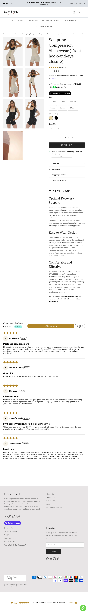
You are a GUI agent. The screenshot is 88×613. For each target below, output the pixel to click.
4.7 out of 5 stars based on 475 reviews (49, 603)
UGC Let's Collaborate (55, 508)
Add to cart (66, 138)
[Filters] (77, 326)
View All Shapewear (15, 34)
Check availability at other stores (62, 157)
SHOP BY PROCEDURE (50, 21)
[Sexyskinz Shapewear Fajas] (11, 12)
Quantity (52, 124)
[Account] (73, 12)
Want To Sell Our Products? (15, 545)
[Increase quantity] (59, 128)
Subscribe (53, 552)
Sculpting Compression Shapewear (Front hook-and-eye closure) (45, 34)
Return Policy (9, 541)
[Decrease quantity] (51, 128)
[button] (54, 67)
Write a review (51, 326)
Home (5, 34)
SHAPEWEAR (33, 21)
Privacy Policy (9, 528)
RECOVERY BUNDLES (44, 27)
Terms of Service (10, 531)
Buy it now (67, 145)
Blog (48, 504)
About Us (50, 494)
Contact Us (50, 497)
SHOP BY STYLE (70, 21)
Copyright (8, 535)
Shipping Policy (10, 538)
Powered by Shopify (10, 586)
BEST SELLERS (17, 21)
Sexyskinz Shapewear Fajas (17, 584)
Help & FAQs (51, 501)
